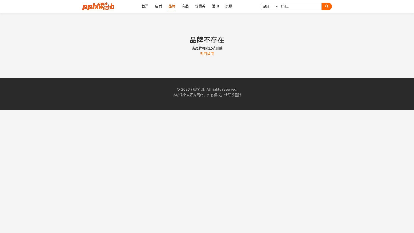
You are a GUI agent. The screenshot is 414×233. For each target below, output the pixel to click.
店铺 (158, 6)
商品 (185, 6)
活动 (215, 6)
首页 (145, 6)
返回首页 (207, 54)
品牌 (171, 6)
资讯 (228, 6)
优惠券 (200, 6)
